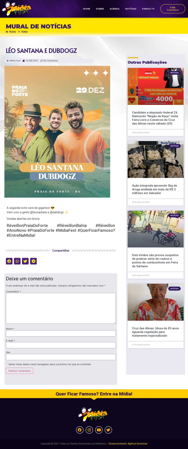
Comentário (13, 291)
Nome (10, 329)
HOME (86, 8)
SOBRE (100, 8)
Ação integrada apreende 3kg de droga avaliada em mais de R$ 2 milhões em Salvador (154, 189)
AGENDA (114, 8)
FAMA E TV (148, 8)
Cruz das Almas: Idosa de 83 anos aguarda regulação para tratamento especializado (155, 332)
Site (8, 352)
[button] (9, 261)
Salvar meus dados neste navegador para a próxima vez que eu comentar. (50, 364)
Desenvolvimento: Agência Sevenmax (128, 443)
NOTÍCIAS (130, 8)
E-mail (10, 340)
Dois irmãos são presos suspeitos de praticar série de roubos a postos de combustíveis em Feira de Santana (155, 260)
